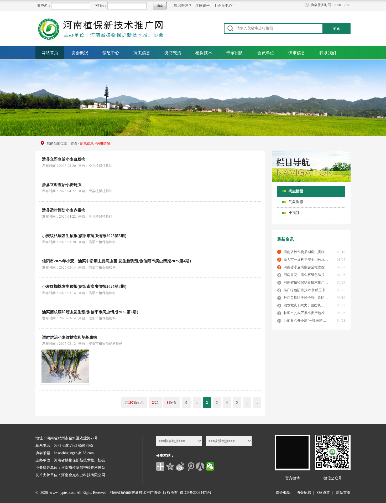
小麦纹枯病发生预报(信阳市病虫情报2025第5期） (85, 236)
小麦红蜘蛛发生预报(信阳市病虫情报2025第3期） (85, 286)
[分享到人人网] (200, 466)
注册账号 (202, 6)
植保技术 (203, 52)
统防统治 (172, 52)
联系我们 (327, 52)
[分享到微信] (210, 466)
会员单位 (265, 52)
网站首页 (49, 52)
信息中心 (110, 52)
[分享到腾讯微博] (190, 466)
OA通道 (323, 493)
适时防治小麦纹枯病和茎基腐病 (69, 337)
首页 (74, 143)
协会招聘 (303, 493)
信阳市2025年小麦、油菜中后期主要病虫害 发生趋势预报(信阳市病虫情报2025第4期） (117, 261)
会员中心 (224, 6)
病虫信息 (141, 52)
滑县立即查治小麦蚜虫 (61, 185)
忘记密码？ (183, 6)
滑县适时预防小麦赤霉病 (63, 210)
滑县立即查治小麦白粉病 (63, 159)
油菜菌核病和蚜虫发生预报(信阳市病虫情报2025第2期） (91, 312)
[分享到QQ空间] (170, 466)
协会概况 (79, 52)
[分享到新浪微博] (180, 466)
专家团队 (234, 52)
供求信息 (296, 52)
